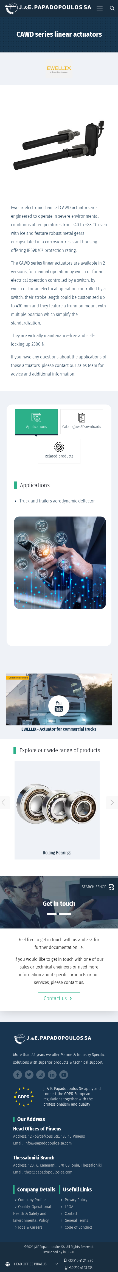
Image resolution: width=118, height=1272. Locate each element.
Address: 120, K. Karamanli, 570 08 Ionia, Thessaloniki (57, 1165)
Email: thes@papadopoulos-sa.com (42, 1172)
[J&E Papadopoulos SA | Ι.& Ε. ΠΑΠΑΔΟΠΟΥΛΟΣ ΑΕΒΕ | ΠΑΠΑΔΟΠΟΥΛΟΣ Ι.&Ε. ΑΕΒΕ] (47, 8)
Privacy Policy (76, 1199)
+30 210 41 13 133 (80, 1267)
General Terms (76, 1220)
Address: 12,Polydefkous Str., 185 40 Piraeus (49, 1136)
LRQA (69, 1206)
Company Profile (32, 1199)
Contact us (55, 998)
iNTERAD (69, 1252)
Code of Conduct (78, 1227)
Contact (71, 1213)
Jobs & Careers (30, 1227)
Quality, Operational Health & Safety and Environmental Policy (32, 1213)
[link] (59, 68)
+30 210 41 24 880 (80, 1260)
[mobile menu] (99, 8)
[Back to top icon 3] (107, 1260)
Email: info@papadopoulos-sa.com (42, 1143)
